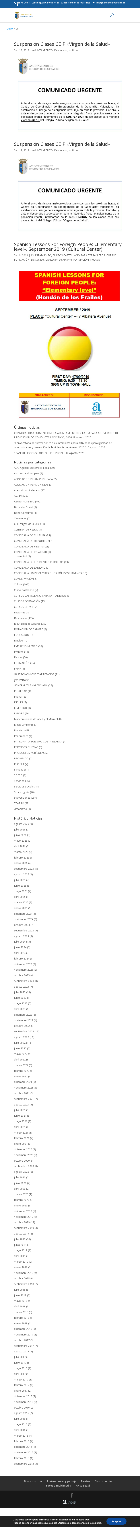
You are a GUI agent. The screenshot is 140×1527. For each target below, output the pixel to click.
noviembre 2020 (23, 1155)
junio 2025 (20, 885)
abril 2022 (20, 1059)
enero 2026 (21, 863)
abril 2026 (20, 846)
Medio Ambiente (24, 724)
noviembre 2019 (23, 1216)
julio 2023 (20, 992)
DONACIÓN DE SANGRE (28, 629)
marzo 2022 (21, 1065)
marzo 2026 (21, 852)
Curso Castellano (24, 590)
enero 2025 (21, 908)
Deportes (19, 612)
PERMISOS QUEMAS (26, 747)
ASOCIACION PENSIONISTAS (31, 484)
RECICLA (19, 764)
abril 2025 (20, 896)
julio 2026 (20, 829)
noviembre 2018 (23, 1273)
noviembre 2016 (23, 1402)
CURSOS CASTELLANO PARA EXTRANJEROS (79, 255)
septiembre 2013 (24, 1463)
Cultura (18, 584)
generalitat (20, 680)
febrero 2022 (21, 1070)
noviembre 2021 (23, 1087)
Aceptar (116, 1521)
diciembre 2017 (23, 1329)
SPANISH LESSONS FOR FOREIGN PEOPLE (39, 453)
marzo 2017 (21, 1379)
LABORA (19, 713)
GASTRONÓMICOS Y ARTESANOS (34, 674)
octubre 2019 (22, 1222)
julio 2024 (20, 941)
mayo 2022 (20, 1054)
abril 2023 (20, 1009)
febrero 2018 (21, 1317)
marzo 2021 (21, 1132)
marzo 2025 (21, 902)
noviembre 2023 (23, 969)
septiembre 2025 (24, 868)
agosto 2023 (21, 986)
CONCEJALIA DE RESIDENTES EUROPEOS (38, 562)
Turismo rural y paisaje (61, 1481)
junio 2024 (20, 947)
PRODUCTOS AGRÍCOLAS (29, 752)
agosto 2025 (21, 874)
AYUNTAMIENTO (42, 50)
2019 (10, 28)
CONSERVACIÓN (24, 578)
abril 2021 (20, 1127)
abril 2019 (20, 1256)
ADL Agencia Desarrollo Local (31, 467)
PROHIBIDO (21, 758)
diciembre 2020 (23, 1149)
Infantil (18, 696)
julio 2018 (20, 1289)
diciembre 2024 (23, 913)
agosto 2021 (21, 1104)
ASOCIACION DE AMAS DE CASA (33, 479)
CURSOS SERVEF (24, 607)
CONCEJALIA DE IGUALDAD (30, 552)
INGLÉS (18, 702)
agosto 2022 (21, 1037)
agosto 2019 (21, 1233)
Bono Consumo (23, 512)
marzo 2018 (21, 1312)
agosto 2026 (21, 824)
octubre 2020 (22, 1160)
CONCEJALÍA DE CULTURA (30, 535)
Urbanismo (20, 809)
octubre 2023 (22, 975)
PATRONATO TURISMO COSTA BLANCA (38, 741)
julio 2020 (20, 1177)
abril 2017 (20, 1374)
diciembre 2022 (23, 1014)
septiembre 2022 (24, 1031)
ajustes (97, 1523)
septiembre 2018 (24, 1284)
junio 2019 (20, 1245)
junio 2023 (20, 997)
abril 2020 (20, 1188)
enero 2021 (21, 1143)
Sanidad (18, 769)
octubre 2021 (22, 1093)
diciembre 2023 (23, 964)
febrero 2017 (21, 1385)
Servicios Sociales (24, 786)
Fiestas (18, 657)
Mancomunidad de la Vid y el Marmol (36, 719)
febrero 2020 (21, 1200)
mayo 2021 (20, 1121)
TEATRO (19, 803)
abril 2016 (20, 1430)
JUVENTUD (20, 708)
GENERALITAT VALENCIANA (31, 685)
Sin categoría (21, 792)
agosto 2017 (21, 1351)
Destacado (60, 50)
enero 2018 (21, 1323)
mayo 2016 (20, 1424)
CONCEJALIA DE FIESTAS (29, 546)
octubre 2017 (22, 1340)
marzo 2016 (21, 1435)
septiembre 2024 (24, 930)
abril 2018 (20, 1306)
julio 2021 (20, 1110)
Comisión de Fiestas (26, 529)
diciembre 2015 (23, 1446)
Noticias (73, 50)
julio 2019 (20, 1239)
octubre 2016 (22, 1407)
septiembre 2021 (24, 1099)
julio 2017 (20, 1357)
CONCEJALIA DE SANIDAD (29, 567)
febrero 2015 (21, 1458)
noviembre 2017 (23, 1334)
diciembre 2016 (23, 1396)
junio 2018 (20, 1295)
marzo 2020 (21, 1194)
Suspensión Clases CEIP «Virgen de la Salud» (62, 44)
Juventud (22, 556)
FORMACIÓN (81, 259)
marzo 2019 (21, 1261)
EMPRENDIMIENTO (26, 646)
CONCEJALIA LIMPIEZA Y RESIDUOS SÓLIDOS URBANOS (48, 573)
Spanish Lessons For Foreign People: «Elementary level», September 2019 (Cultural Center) (68, 246)
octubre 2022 (22, 1025)
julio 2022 (20, 1042)
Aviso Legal (83, 1485)
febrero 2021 (21, 1138)
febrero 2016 (21, 1441)
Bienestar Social (23, 507)
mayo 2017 (20, 1368)
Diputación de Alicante (58, 259)
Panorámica (21, 736)
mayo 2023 (20, 1003)
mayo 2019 (20, 1250)
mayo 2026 (20, 840)
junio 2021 (20, 1115)
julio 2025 (20, 880)
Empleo (18, 640)
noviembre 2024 (23, 919)
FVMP (17, 668)
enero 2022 (21, 1076)
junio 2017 (20, 1362)
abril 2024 (20, 953)
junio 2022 (20, 1048)
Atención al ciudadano (27, 490)
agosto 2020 (21, 1171)
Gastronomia (103, 1481)
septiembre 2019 (24, 1228)
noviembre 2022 (23, 1020)
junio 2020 (20, 1183)
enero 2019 (21, 1267)
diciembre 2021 (23, 1082)
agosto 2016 (21, 1413)
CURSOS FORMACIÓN (27, 601)
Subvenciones (22, 797)
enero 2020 (21, 1205)
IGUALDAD (20, 691)
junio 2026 (20, 835)
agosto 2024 (21, 936)
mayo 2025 (20, 891)
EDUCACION (21, 635)
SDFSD (18, 775)
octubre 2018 (22, 1278)
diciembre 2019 (23, 1211)
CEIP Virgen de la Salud (27, 524)
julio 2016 (20, 1418)
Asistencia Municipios (26, 473)
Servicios (19, 781)
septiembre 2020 (24, 1166)
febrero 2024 (21, 958)
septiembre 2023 (24, 981)
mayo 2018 (20, 1300)
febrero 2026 (21, 857)
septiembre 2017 (24, 1345)
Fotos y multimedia (58, 1485)
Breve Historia (33, 1481)
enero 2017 (21, 1390)
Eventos (19, 652)
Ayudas (18, 496)
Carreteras (20, 518)
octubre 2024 (22, 925)
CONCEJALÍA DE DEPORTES (30, 541)
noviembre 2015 (23, 1452)
